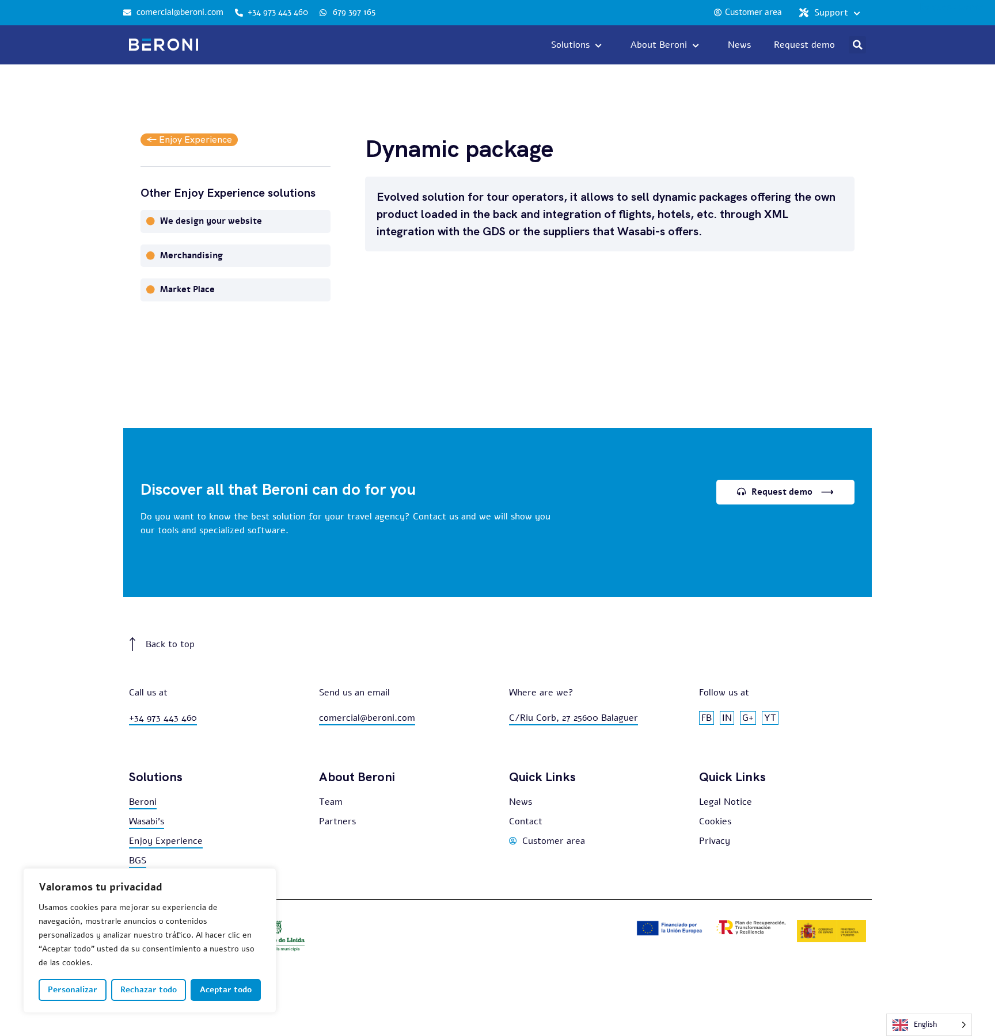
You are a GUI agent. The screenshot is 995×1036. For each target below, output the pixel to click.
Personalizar (72, 989)
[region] (149, 940)
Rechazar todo (148, 989)
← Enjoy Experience (189, 139)
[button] (857, 44)
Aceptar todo (226, 989)
